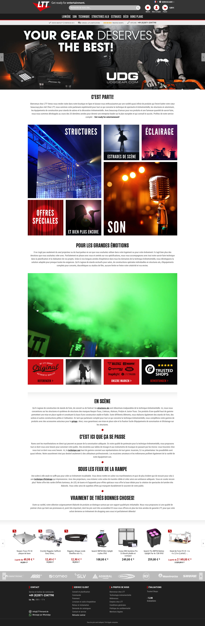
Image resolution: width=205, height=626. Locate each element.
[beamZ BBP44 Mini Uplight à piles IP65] (24, 538)
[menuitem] (152, 1)
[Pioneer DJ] (168, 576)
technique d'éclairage (43, 479)
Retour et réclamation (80, 605)
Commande (76, 595)
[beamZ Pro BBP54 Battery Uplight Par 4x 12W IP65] (76, 538)
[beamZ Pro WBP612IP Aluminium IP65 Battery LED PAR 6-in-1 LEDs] (128, 538)
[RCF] (102, 576)
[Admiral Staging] (58, 576)
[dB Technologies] (190, 576)
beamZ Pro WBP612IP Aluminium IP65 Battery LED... (128, 553)
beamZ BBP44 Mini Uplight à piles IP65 (24, 552)
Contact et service (79, 612)
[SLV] (36, 576)
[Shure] (146, 576)
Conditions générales (118, 605)
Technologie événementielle (120, 595)
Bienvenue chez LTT (117, 592)
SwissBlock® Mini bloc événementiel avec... (154, 552)
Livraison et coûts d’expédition (84, 602)
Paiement (76, 598)
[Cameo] (14, 576)
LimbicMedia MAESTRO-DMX (180, 552)
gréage (74, 421)
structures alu (103, 408)
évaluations (151, 601)
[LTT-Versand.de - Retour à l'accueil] (42, 6)
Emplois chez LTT (116, 602)
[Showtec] (80, 576)
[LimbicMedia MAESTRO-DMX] (180, 538)
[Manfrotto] (124, 576)
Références (114, 598)
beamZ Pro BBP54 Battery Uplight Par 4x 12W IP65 (76, 552)
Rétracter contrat (78, 615)
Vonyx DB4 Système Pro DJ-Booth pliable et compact (50, 553)
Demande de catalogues (81, 608)
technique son (74, 450)
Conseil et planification (81, 592)
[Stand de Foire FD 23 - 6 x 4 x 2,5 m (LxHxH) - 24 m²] (102, 538)
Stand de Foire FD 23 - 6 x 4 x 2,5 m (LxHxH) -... (102, 552)
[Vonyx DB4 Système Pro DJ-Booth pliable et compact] (50, 538)
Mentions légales (116, 612)
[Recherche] (138, 7)
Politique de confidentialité (120, 608)
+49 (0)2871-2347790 (147, 22)
